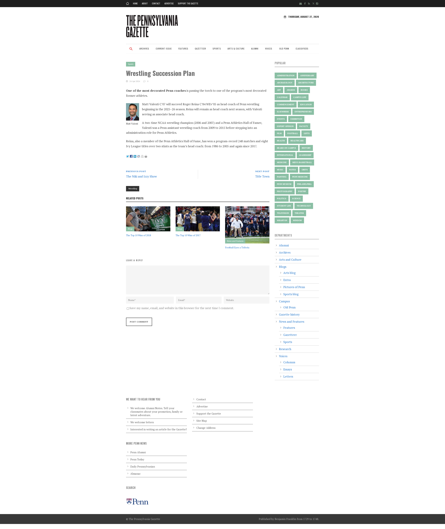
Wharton (282, 220)
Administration (285, 75)
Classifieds (302, 48)
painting (281, 177)
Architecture (306, 82)
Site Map (201, 420)
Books (304, 90)
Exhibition (296, 119)
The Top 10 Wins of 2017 (188, 235)
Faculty (303, 126)
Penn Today (137, 459)
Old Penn (284, 48)
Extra (287, 280)
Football (292, 133)
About (145, 3)
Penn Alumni (138, 452)
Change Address (206, 427)
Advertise (169, 3)
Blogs (130, 229)
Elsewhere (283, 111)
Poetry (302, 191)
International (285, 155)
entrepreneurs (303, 111)
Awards (291, 90)
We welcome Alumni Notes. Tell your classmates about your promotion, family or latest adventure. (156, 411)
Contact (156, 3)
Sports (217, 48)
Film (279, 133)
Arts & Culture (236, 48)
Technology (304, 206)
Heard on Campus (286, 148)
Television (283, 213)
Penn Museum (284, 184)
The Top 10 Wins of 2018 (138, 235)
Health (281, 140)
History (306, 148)
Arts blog (289, 273)
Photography (284, 191)
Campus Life (299, 97)
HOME (135, 3)
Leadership (305, 155)
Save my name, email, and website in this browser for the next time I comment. (182, 308)
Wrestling (132, 188)
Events (281, 119)
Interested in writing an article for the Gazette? (158, 429)
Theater (299, 213)
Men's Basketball (302, 162)
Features (183, 48)
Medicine (282, 162)
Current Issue (164, 48)
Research (285, 349)
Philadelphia (304, 184)
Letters (288, 376)
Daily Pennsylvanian (142, 466)
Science (296, 198)
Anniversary (307, 75)
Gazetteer (200, 48)
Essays (287, 369)
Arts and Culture (290, 260)
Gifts (307, 133)
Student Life (284, 206)
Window (297, 220)
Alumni (254, 48)
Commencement (285, 104)
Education (306, 104)
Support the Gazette (188, 3)
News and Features (235, 241)
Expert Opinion (285, 126)
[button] (131, 51)
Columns (289, 362)
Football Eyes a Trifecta (237, 247)
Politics (281, 198)
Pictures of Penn (294, 287)
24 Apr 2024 (135, 81)
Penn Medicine (300, 177)
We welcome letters (142, 422)
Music (280, 169)
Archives (144, 48)
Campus (284, 301)
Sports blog (290, 294)
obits (305, 169)
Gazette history (289, 314)
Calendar (282, 97)
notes (292, 169)
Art (279, 90)
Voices (268, 48)
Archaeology (284, 82)
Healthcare (297, 140)
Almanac (135, 473)
